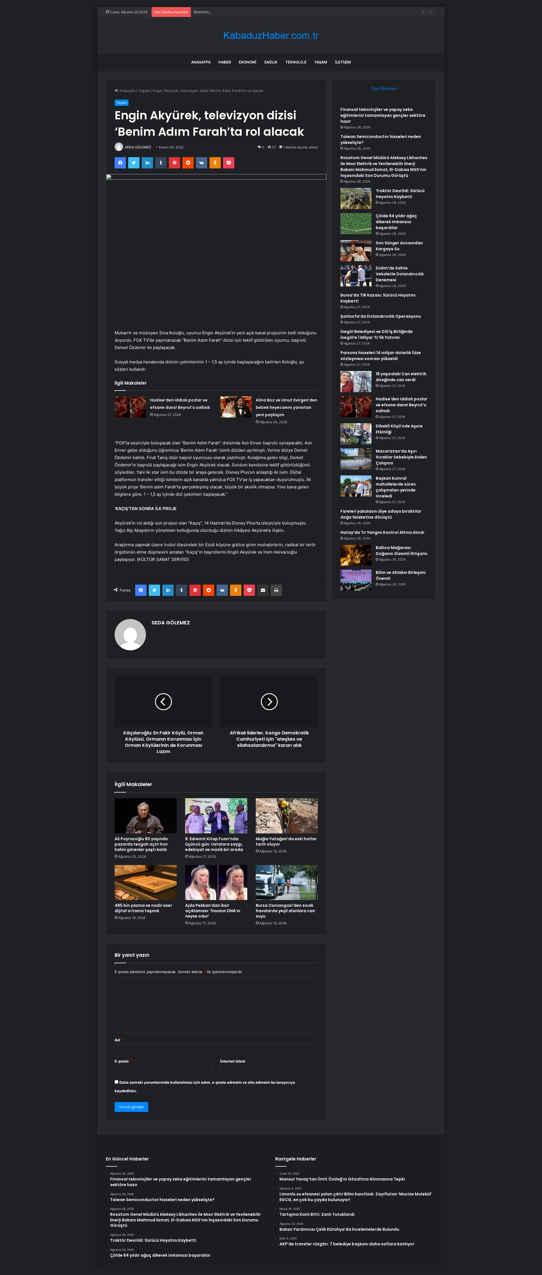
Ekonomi (247, 62)
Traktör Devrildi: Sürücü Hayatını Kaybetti (400, 193)
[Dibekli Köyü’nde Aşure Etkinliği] (355, 433)
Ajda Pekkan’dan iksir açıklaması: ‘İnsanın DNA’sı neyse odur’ (212, 911)
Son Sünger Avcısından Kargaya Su (399, 246)
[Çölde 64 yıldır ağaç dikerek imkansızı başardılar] (355, 223)
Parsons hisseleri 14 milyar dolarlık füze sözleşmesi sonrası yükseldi (380, 355)
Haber (224, 62)
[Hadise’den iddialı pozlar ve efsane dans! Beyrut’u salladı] (130, 407)
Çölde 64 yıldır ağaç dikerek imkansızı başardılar (396, 222)
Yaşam (320, 62)
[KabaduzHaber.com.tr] (271, 35)
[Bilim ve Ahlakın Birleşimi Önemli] (355, 580)
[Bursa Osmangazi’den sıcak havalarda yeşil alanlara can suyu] (287, 882)
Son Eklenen (384, 88)
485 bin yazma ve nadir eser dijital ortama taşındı (143, 908)
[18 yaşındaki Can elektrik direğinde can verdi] (355, 381)
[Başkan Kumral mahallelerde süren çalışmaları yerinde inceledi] (355, 486)
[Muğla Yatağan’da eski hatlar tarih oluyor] (287, 815)
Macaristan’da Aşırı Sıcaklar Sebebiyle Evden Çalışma (401, 457)
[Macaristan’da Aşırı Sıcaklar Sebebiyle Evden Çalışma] (355, 458)
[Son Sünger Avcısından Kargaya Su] (355, 250)
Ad (119, 1040)
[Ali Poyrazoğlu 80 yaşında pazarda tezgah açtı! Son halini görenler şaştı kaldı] (146, 815)
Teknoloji (295, 62)
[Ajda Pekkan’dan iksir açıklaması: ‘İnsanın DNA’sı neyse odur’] (216, 882)
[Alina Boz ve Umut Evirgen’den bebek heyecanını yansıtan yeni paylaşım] (236, 407)
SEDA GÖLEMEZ (138, 147)
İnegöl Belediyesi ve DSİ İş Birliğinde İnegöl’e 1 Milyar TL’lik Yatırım (376, 334)
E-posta (123, 1061)
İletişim (343, 62)
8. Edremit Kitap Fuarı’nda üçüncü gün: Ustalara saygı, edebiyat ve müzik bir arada (214, 844)
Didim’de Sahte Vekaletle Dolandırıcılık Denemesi (400, 274)
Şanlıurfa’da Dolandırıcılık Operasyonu (380, 316)
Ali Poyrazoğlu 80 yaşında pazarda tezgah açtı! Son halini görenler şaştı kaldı (141, 844)
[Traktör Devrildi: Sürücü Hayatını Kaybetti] (355, 198)
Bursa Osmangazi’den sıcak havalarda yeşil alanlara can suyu (285, 911)
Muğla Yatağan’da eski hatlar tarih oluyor (286, 841)
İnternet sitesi (232, 1061)
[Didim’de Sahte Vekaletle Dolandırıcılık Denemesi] (355, 275)
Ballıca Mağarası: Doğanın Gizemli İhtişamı (401, 550)
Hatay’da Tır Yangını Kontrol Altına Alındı (382, 532)
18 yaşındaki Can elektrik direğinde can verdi (401, 377)
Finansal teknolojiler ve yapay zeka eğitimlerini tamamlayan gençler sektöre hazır (382, 115)
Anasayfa (201, 62)
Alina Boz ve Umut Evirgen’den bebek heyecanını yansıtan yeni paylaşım (286, 407)
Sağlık (270, 62)
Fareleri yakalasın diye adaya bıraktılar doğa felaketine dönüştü (380, 514)
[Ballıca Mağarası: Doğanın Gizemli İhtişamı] (355, 555)
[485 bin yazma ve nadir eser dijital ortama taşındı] (146, 882)
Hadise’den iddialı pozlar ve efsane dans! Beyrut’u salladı (401, 405)
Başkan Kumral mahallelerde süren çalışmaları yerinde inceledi (396, 487)
